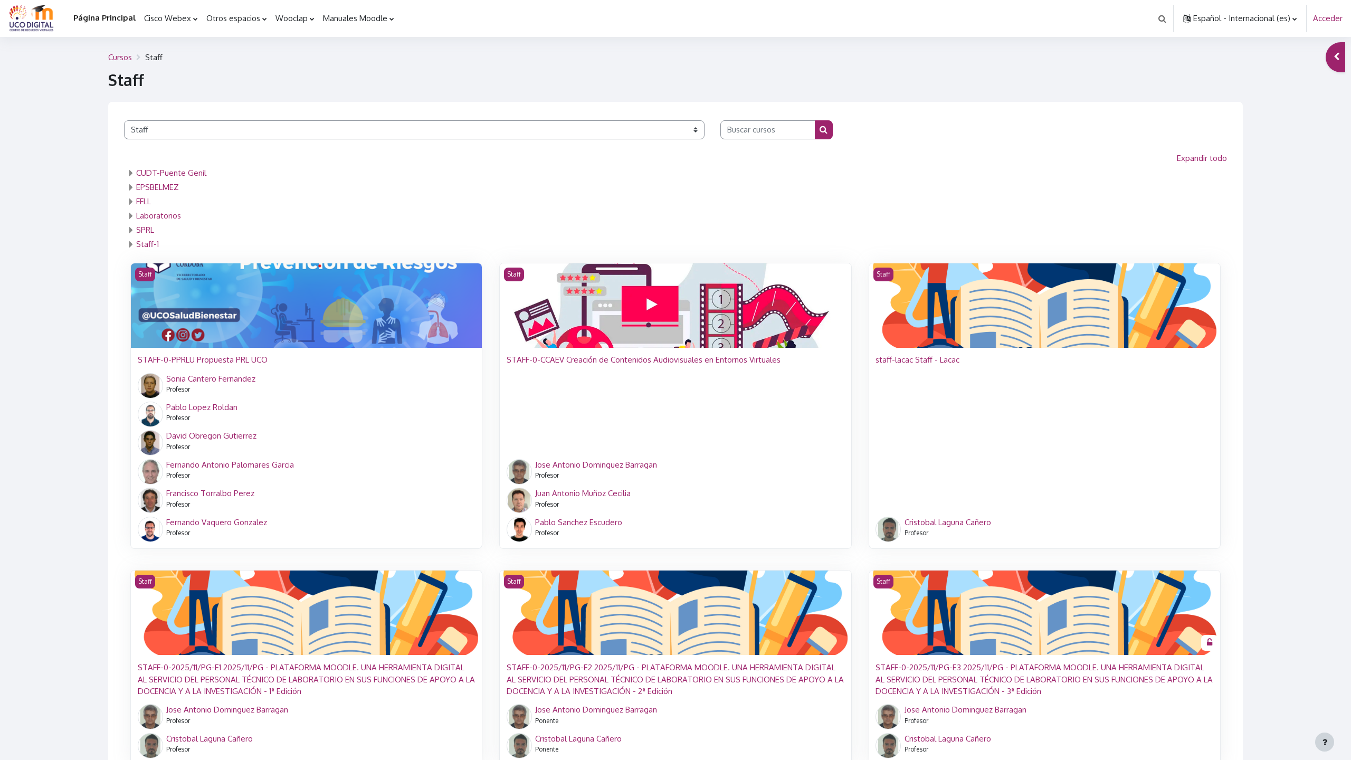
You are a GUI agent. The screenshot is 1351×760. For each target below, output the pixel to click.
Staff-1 (147, 244)
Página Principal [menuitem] (104, 18)
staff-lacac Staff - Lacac (917, 360)
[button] (1162, 18)
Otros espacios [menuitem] (233, 18)
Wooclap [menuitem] (291, 18)
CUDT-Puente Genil (171, 173)
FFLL (143, 201)
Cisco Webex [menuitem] (167, 18)
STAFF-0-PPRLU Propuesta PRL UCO (203, 360)
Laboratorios (158, 216)
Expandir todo (1202, 158)
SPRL (145, 230)
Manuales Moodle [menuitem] (355, 18)
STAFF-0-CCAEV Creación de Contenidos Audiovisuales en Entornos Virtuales (644, 360)
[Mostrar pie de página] (1324, 742)
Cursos (120, 57)
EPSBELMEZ (157, 187)
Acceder (1328, 18)
